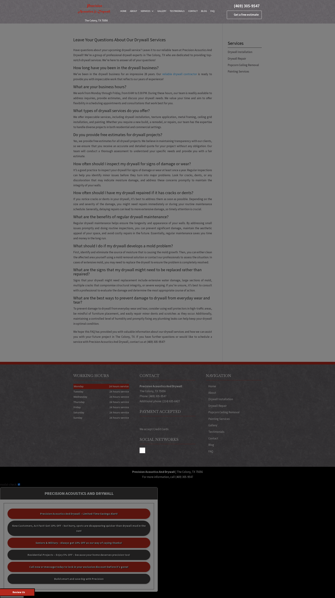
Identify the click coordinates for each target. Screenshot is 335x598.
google (142, 450)
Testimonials (177, 11)
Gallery (161, 11)
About (133, 11)
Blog (204, 11)
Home (123, 11)
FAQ (212, 11)
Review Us (19, 592)
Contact (193, 11)
